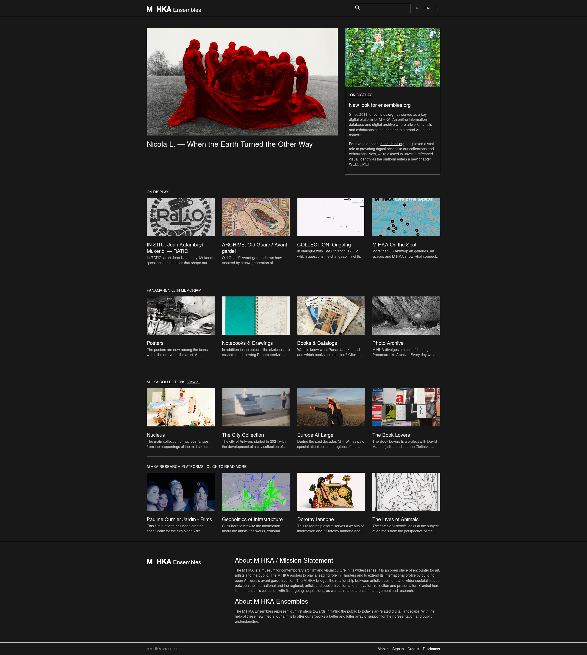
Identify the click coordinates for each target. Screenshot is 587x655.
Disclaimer (431, 648)
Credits (413, 648)
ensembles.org (381, 114)
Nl (418, 8)
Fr (435, 8)
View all (193, 381)
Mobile (383, 648)
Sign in (398, 648)
